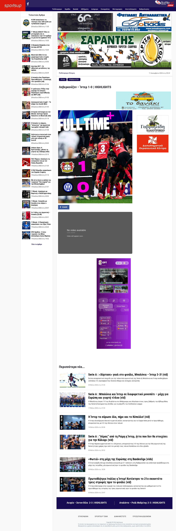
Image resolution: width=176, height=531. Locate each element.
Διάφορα (94, 9)
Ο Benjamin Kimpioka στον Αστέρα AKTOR (40, 46)
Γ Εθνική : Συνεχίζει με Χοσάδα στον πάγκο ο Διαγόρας (39, 203)
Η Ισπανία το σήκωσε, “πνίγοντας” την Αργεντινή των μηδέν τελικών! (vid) (40, 125)
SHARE (64, 207)
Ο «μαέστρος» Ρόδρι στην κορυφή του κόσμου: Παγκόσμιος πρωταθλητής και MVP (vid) (40, 92)
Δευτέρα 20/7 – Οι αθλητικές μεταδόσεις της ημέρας (40, 68)
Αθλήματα (84, 9)
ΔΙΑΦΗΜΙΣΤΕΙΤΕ (120, 516)
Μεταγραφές (117, 9)
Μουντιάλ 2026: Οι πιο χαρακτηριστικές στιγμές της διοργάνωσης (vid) (40, 57)
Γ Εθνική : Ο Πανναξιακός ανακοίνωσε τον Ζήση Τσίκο (41, 223)
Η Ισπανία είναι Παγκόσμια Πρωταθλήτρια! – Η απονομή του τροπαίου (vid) (41, 79)
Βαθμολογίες (144, 9)
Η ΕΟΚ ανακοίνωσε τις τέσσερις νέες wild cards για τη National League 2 (41, 22)
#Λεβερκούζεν (74, 79)
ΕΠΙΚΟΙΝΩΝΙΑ (83, 516)
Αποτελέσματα (130, 9)
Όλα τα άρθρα (36, 244)
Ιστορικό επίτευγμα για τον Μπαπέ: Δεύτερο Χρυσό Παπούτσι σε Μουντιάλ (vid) (41, 114)
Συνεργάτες (105, 9)
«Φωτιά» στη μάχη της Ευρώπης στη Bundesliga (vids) (120, 459)
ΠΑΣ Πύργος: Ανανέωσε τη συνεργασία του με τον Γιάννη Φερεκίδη (40, 161)
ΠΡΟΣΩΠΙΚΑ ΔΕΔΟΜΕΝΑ (142, 516)
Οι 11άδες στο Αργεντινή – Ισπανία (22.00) (40, 213)
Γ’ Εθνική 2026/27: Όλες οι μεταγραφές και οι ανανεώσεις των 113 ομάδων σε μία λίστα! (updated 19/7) (41, 35)
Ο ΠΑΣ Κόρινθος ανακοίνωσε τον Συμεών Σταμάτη (41, 171)
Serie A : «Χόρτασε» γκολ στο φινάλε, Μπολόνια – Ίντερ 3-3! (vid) (128, 374)
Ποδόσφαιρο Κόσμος (67, 73)
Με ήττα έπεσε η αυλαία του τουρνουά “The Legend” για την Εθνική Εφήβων (41, 182)
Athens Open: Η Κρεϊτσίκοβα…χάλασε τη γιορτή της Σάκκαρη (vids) (40, 150)
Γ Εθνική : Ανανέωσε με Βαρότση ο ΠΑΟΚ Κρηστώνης (41, 192)
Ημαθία (67, 9)
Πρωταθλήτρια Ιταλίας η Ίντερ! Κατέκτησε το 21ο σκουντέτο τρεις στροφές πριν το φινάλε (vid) (125, 480)
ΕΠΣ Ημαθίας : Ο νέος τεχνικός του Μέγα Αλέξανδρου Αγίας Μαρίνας (40, 234)
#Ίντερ (63, 79)
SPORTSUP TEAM (101, 516)
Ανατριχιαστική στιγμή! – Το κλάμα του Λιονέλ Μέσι (41, 103)
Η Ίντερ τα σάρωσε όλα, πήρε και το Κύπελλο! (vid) (119, 417)
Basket (75, 9)
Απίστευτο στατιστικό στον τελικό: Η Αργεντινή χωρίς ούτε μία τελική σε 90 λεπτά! (41, 137)
